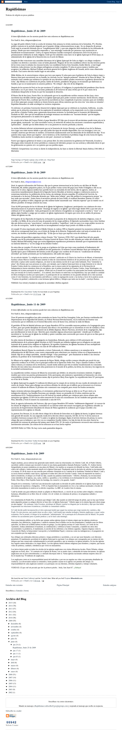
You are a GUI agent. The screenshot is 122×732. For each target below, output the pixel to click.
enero (13, 671)
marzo (13, 665)
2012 (11, 611)
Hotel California (29, 578)
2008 (11, 674)
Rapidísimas (16, 9)
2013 (11, 608)
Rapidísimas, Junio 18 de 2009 (28, 172)
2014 (11, 605)
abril (13, 662)
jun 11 (15, 653)
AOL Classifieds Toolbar (29, 292)
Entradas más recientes (14, 585)
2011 (11, 614)
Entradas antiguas (109, 585)
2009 (11, 620)
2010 (11, 617)
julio (13, 638)
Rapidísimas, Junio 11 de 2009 (28, 304)
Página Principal (63, 585)
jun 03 (15, 656)
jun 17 (15, 650)
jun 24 (15, 644)
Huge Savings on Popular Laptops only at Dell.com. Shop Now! (33, 160)
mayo (13, 659)
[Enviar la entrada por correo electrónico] (43, 162)
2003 (11, 689)
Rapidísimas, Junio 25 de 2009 (28, 31)
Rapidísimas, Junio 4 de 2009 (27, 453)
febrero (14, 668)
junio (13, 641)
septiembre (15, 632)
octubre (14, 629)
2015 (11, 602)
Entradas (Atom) (22, 590)
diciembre (15, 623)
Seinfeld (44, 578)
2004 (11, 686)
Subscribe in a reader (13, 711)
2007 (11, 677)
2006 (11, 680)
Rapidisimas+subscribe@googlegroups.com (51, 706)
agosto (13, 635)
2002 (11, 692)
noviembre (15, 626)
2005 (11, 683)
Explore (73, 578)
